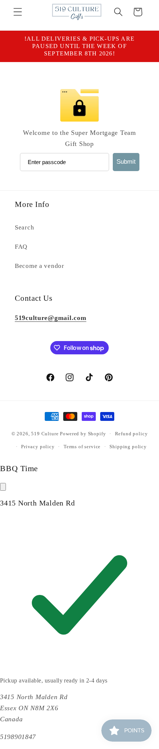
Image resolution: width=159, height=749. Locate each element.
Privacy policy (38, 446)
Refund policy (131, 433)
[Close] (3, 487)
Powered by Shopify (83, 433)
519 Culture (44, 433)
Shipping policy (128, 446)
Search (24, 227)
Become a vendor (39, 265)
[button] (18, 12)
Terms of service (82, 446)
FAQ (21, 246)
